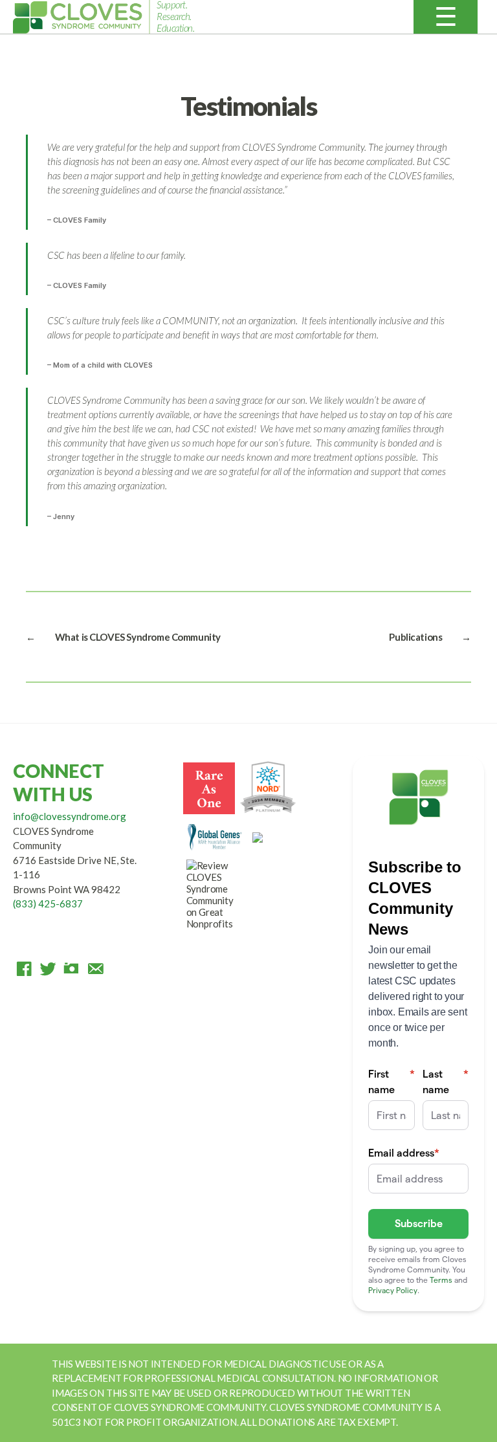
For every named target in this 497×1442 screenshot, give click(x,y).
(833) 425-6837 (48, 903)
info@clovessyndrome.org (69, 816)
